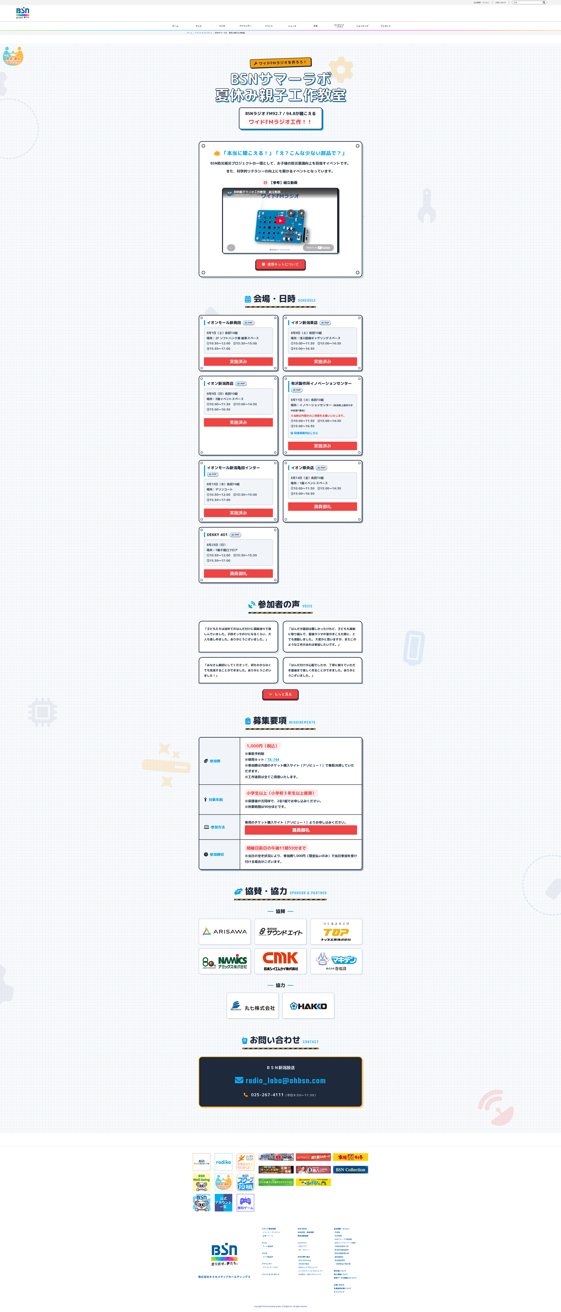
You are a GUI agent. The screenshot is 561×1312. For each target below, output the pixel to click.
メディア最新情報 (269, 1228)
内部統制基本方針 (342, 1246)
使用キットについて (283, 264)
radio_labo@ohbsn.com (285, 1081)
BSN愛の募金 (304, 1263)
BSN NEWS (302, 1228)
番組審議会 (339, 1256)
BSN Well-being (305, 1260)
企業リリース (268, 1235)
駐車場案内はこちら (306, 433)
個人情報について (341, 1274)
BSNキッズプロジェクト (308, 1267)
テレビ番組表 (268, 1246)
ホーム (175, 25)
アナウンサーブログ (270, 1267)
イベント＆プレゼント (203, 32)
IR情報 (337, 1232)
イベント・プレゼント (271, 1232)
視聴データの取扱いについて (345, 1277)
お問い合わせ (500, 2)
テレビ (199, 25)
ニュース (292, 25)
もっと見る (282, 694)
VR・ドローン (304, 1249)
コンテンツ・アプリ (339, 25)
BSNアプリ (303, 1246)
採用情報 (338, 1235)
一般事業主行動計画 (342, 1263)
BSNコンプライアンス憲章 (345, 1242)
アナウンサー (245, 25)
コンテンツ (302, 1242)
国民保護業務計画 (342, 1253)
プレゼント (386, 25)
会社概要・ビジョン (481, 2)
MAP (250, 322)
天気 (316, 25)
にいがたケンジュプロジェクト (311, 1270)
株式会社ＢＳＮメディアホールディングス (224, 1277)
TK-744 (273, 759)
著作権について (340, 1270)
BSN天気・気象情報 (306, 1232)
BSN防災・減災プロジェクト (310, 1274)
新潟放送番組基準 (342, 1249)
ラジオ (222, 25)
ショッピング (362, 25)
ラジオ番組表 (268, 1256)
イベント (269, 25)
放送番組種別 (340, 1260)
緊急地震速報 (303, 1235)
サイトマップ (339, 1292)
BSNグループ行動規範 (343, 1239)
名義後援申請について (342, 1288)
